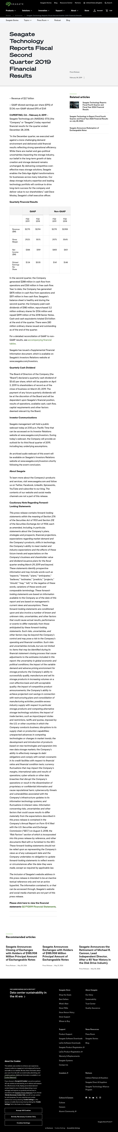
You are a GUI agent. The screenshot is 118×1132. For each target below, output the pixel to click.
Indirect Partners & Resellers (97, 1077)
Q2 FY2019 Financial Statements (39, 907)
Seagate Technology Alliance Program (97, 1088)
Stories (8, 16)
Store (87, 10)
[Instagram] (100, 1104)
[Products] (15, 10)
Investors (63, 1073)
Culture (62, 1102)
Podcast (57, 20)
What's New (64, 1003)
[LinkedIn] (90, 1104)
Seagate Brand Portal (104, 1122)
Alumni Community (67, 1111)
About (73, 10)
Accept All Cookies (23, 1110)
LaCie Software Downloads (70, 1043)
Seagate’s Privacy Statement (23, 1093)
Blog (55, 3)
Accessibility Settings (73, 1128)
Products (10, 10)
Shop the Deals (65, 994)
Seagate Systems (66, 1060)
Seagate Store (65, 990)
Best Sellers (64, 999)
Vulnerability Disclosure (46, 1128)
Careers (62, 1107)
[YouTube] (93, 1104)
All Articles (18, 16)
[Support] (63, 10)
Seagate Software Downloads (71, 1038)
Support (59, 10)
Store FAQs (63, 1008)
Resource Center (66, 3)
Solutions (26, 10)
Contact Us (63, 1064)
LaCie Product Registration (70, 1051)
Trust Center (91, 1003)
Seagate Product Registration (71, 1047)
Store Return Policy (67, 1012)
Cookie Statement (10, 1077)
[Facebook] (86, 1104)
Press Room (42, 20)
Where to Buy (64, 1021)
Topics (26, 20)
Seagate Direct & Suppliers (96, 1082)
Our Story (90, 994)
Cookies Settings (60, 1128)
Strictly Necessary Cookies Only (23, 1116)
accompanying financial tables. (31, 342)
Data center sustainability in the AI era (28, 994)
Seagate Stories (46, 3)
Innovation (42, 10)
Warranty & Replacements (69, 1056)
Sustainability (91, 999)
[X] (96, 1104)
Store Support (65, 1016)
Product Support (66, 1034)
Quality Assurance (93, 1008)
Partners (78, 3)
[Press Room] (48, 20)
